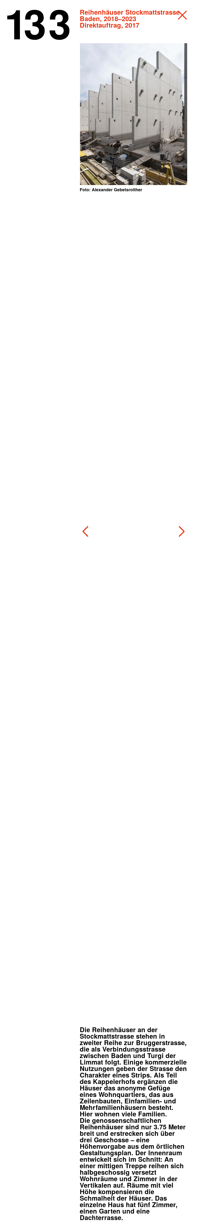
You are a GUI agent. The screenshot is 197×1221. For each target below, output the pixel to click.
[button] (85, 531)
